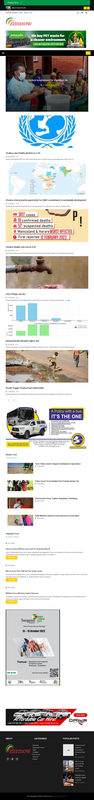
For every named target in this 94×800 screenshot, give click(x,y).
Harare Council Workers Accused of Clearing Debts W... (80, 749)
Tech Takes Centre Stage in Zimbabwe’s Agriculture (58, 464)
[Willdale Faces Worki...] (8, 8)
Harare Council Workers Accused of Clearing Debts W (28, 549)
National (35, 757)
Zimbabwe (11, 557)
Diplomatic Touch (38, 747)
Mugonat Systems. (59, 796)
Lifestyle (35, 752)
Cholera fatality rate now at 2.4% (21, 247)
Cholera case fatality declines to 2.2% (23, 153)
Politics (35, 759)
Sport (34, 750)
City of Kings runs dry (15, 294)
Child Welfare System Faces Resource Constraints (57, 516)
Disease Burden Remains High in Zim (22, 341)
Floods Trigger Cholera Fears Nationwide (25, 388)
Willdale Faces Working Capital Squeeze (22, 593)
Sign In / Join (28, 12)
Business (36, 745)
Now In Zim (36, 754)
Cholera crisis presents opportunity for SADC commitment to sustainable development (46, 200)
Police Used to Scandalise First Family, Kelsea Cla (57, 481)
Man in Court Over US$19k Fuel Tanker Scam (24, 571)
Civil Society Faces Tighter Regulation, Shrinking (56, 498)
